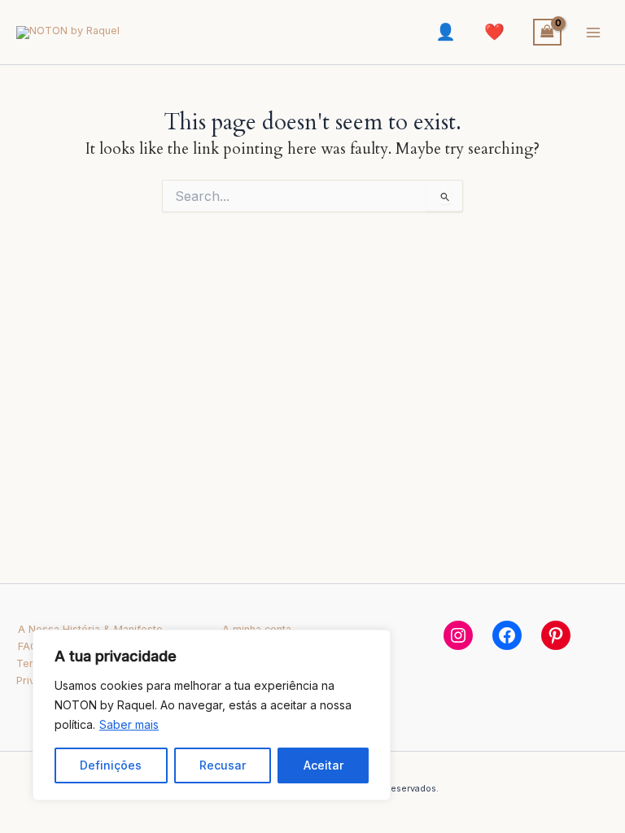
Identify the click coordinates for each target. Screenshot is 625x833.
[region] (212, 715)
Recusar (222, 765)
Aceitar (323, 765)
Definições (111, 765)
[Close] (373, 643)
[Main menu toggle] (593, 32)
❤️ (494, 31)
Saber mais (129, 724)
